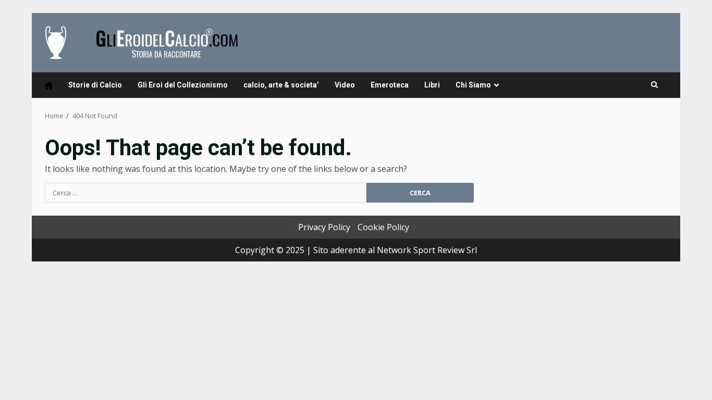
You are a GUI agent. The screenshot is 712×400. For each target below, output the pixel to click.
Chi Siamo (473, 85)
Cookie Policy (383, 227)
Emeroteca (390, 85)
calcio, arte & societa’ (281, 85)
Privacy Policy (324, 227)
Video (345, 85)
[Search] (654, 85)
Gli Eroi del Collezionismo (183, 85)
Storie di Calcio (95, 85)
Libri (432, 85)
